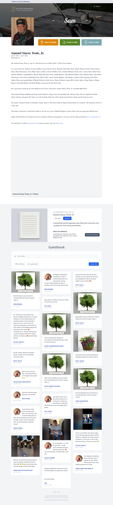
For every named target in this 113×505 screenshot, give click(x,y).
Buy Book (67, 218)
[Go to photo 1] (24, 455)
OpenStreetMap (58, 500)
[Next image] (38, 446)
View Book (58, 218)
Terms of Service (61, 497)
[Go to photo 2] (25, 455)
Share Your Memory (92, 235)
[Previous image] (13, 446)
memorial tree (32, 123)
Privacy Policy (51, 497)
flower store (59, 123)
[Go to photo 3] (26, 455)
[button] (25, 282)
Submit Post (93, 264)
